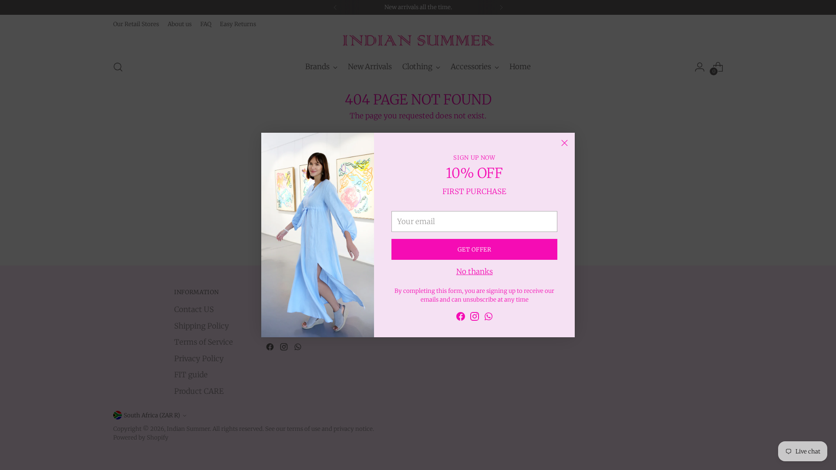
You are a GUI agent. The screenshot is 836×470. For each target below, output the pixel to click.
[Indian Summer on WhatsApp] (488, 318)
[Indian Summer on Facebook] (460, 318)
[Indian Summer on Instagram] (474, 318)
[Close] (564, 143)
